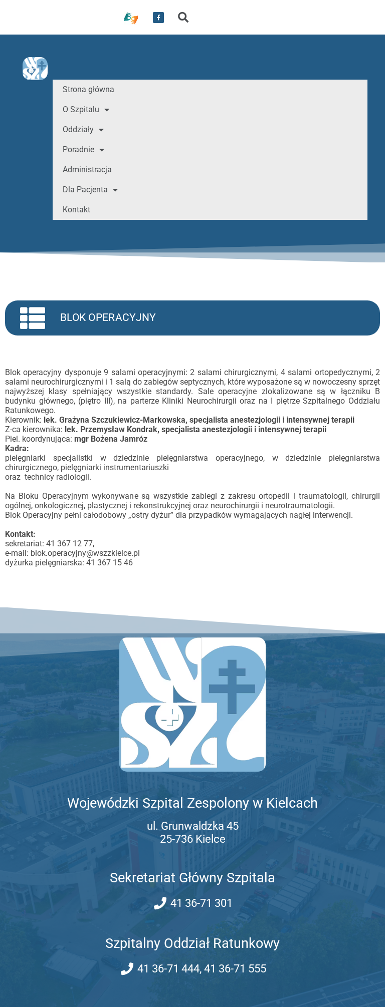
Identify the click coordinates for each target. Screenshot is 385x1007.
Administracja (87, 169)
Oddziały (78, 129)
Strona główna (88, 89)
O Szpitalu (81, 109)
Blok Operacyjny (108, 317)
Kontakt (76, 209)
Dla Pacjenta (85, 189)
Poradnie (78, 149)
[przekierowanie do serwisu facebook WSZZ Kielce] (158, 17)
